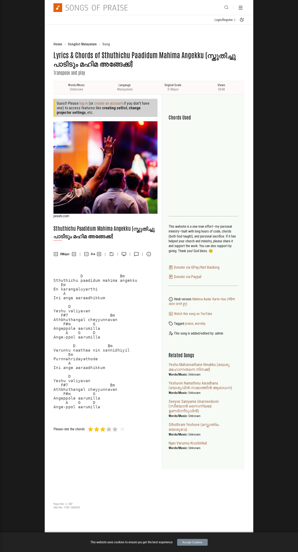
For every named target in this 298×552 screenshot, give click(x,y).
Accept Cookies (192, 542)
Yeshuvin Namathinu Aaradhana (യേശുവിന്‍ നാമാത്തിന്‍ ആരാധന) (200, 385)
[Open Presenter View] (124, 254)
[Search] (226, 8)
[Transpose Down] (55, 254)
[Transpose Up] (74, 254)
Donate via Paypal (187, 276)
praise (189, 323)
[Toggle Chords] (111, 254)
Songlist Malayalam (82, 44)
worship (200, 323)
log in (83, 103)
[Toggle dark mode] (242, 20)
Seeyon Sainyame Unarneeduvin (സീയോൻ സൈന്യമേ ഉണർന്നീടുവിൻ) (194, 406)
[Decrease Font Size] (86, 254)
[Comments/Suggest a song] (136, 254)
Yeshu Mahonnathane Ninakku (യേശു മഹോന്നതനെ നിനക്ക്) (199, 367)
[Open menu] (241, 8)
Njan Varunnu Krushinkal (188, 443)
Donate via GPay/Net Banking (196, 267)
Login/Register (224, 20)
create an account (108, 103)
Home (57, 44)
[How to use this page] (148, 254)
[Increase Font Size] (99, 254)
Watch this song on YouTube (192, 314)
